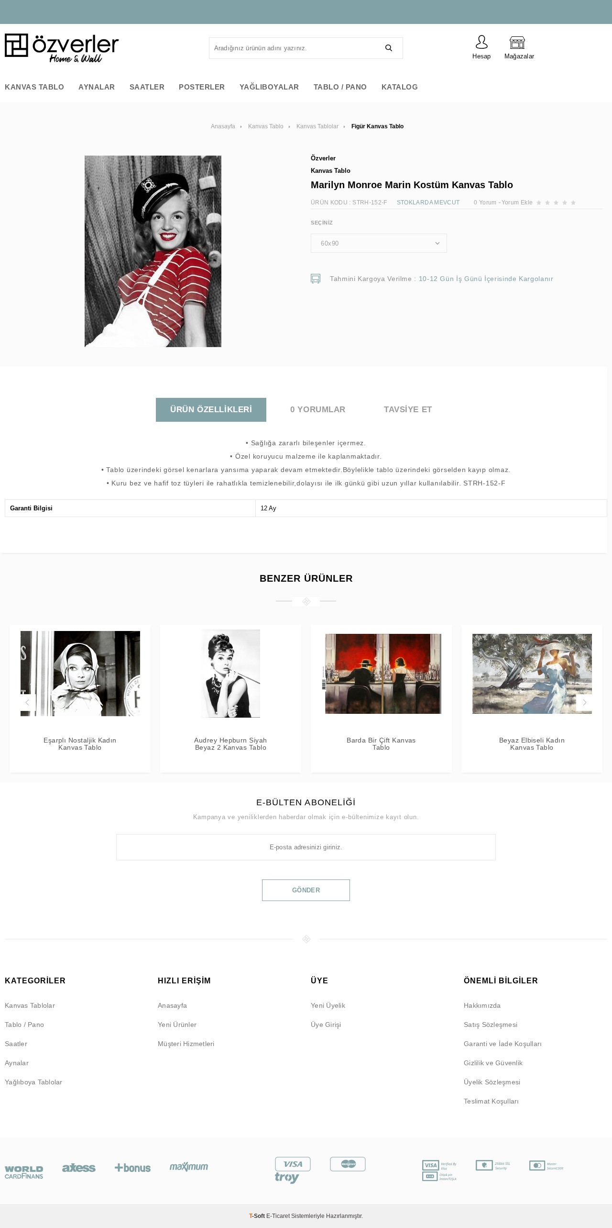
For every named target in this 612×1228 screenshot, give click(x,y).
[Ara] (389, 48)
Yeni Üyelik (328, 1005)
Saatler (147, 87)
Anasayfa (172, 1005)
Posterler (202, 87)
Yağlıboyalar (269, 87)
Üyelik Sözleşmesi (492, 1082)
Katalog (400, 87)
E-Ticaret (278, 1216)
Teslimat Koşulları (491, 1101)
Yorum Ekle (517, 202)
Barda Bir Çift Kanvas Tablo (381, 744)
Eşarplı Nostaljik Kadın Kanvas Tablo (80, 744)
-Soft (257, 1216)
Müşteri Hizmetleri (186, 1044)
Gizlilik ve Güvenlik (493, 1063)
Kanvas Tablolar (30, 1005)
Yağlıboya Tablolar (34, 1082)
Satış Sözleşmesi (490, 1024)
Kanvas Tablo (34, 87)
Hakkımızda (482, 1005)
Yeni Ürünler (177, 1024)
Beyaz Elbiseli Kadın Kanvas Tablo (532, 744)
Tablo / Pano (340, 87)
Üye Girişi (326, 1024)
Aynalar (96, 87)
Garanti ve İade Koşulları (503, 1044)
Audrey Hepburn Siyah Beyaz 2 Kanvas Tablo (230, 744)
